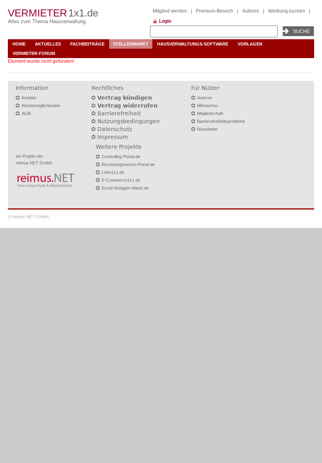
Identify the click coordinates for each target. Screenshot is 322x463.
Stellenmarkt (130, 44)
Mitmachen (207, 105)
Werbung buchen (286, 11)
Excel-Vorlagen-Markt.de (125, 188)
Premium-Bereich (214, 11)
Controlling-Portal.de (121, 156)
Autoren (250, 11)
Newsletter (207, 129)
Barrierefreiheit (119, 113)
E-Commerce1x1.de (121, 180)
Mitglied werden (170, 11)
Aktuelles (48, 44)
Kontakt (29, 97)
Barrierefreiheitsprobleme (221, 121)
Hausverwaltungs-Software (192, 44)
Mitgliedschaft (210, 113)
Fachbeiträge (87, 44)
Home (19, 44)
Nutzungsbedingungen (128, 121)
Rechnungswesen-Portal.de (128, 164)
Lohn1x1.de (113, 172)
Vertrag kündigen (124, 98)
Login (165, 21)
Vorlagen (250, 44)
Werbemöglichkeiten (41, 105)
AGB (26, 113)
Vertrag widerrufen (127, 105)
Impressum (112, 137)
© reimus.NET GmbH (28, 216)
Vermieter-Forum (34, 53)
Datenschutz (114, 129)
